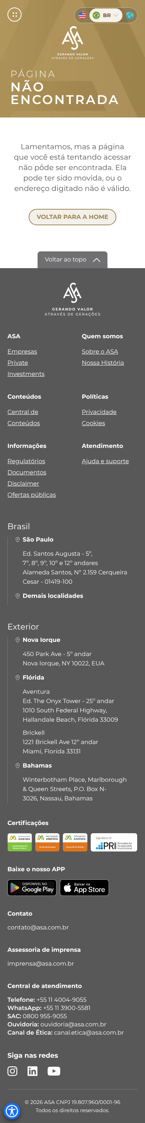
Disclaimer (23, 483)
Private (17, 363)
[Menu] (14, 14)
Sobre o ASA (100, 351)
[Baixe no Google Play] (32, 892)
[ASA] (73, 43)
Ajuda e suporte (105, 461)
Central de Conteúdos (23, 418)
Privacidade (99, 412)
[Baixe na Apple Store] (84, 892)
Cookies (93, 423)
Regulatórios (26, 461)
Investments (26, 374)
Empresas (22, 351)
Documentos (26, 472)
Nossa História (103, 363)
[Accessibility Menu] (12, 1111)
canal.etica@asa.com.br (89, 1032)
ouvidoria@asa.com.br (74, 1024)
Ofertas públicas (31, 495)
